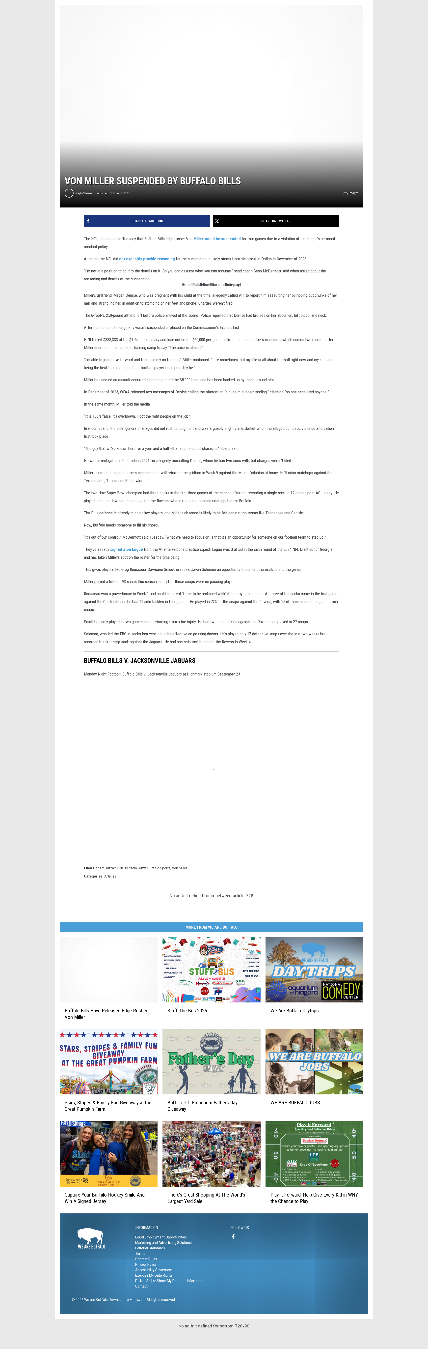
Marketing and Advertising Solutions (163, 1243)
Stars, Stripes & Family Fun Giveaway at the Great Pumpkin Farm (108, 1106)
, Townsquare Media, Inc (126, 1300)
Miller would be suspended (217, 238)
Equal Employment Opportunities (161, 1237)
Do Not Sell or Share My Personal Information (170, 1281)
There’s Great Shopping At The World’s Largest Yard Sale (206, 1198)
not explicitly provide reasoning (147, 258)
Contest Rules (146, 1259)
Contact (141, 1286)
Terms (140, 1254)
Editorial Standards (150, 1248)
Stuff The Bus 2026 (187, 1011)
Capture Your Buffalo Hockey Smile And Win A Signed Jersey (105, 1198)
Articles (110, 876)
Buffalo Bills (114, 868)
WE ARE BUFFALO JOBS (295, 1103)
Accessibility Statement (153, 1270)
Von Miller (179, 868)
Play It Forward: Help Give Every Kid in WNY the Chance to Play (314, 1198)
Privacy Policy (146, 1264)
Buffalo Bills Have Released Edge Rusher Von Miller (106, 1014)
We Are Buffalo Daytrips (294, 1011)
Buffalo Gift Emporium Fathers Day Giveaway (202, 1106)
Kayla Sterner (84, 193)
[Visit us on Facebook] (235, 1237)
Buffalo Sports (158, 868)
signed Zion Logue (126, 549)
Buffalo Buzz (135, 868)
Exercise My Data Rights (154, 1275)
